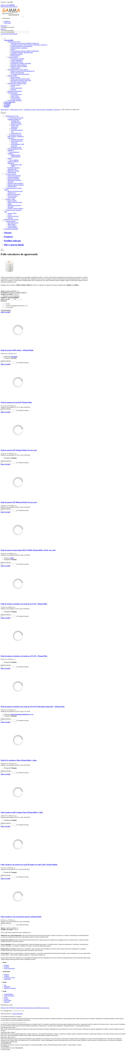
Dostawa (6, 974)
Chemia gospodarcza (16, 60)
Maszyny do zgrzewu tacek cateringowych (22, 71)
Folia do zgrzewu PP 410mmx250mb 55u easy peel (19, 450)
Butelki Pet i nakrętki (17, 54)
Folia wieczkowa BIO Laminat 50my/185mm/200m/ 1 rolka (22, 812)
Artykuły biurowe (12, 92)
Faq (5, 985)
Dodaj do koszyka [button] (24, 362)
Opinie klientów (8, 994)
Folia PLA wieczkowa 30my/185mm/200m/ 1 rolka (19, 760)
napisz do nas (45, 1008)
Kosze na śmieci (15, 77)
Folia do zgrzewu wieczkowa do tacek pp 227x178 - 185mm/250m (24, 656)
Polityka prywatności (10, 988)
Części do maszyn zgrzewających (20, 74)
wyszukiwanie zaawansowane (9, 33)
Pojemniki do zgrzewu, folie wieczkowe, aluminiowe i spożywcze (29, 44)
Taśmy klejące (15, 96)
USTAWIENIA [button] (5, 1046)
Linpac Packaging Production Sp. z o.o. (22, 714)
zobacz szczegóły (5, 312)
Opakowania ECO (16, 133)
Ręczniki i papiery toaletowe (19, 65)
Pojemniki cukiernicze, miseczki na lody (22, 52)
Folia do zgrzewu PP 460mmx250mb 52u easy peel (19, 502)
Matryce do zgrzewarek (17, 72)
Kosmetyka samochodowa (15, 91)
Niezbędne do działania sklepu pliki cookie (14, 1022)
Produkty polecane (12, 241)
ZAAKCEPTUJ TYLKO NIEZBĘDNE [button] (12, 1048)
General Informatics (17, 1013)
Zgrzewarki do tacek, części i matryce (18, 69)
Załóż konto (7, 23)
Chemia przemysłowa (17, 62)
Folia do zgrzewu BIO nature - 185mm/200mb (17, 350)
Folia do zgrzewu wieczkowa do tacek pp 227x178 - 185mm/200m (24, 604)
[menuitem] (59, 69)
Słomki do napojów (16, 124)
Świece (13, 86)
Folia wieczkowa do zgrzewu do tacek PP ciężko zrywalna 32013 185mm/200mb (29, 864)
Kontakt (6, 999)
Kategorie (3, 113)
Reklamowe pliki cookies (8, 1037)
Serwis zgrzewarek (9, 968)
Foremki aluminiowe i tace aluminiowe (21, 46)
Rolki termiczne (15, 55)
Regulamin (7, 986)
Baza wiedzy (7, 1000)
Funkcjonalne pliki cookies (8, 1027)
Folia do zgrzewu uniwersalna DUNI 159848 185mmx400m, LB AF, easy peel (28, 550)
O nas (5, 997)
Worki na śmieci (15, 68)
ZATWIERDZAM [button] (6, 1043)
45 (17, 294)
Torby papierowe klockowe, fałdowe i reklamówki (25, 51)
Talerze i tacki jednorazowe (15, 126)
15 (14, 294)
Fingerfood (14, 128)
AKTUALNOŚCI (9, 995)
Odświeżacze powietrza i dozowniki (21, 63)
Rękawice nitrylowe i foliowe (19, 66)
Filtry (2, 250)
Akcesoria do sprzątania (17, 58)
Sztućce (13, 49)
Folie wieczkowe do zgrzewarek (16, 141)
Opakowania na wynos (14, 41)
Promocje (8, 236)
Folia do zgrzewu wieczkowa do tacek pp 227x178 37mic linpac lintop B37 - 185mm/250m (32, 706)
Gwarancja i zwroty (9, 977)
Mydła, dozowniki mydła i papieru (20, 79)
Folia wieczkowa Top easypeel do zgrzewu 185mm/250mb (21, 917)
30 (15, 294)
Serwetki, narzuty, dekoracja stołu (17, 83)
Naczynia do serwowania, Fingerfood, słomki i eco (25, 43)
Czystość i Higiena (13, 57)
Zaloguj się (7, 21)
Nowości (7, 232)
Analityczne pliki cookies (8, 1032)
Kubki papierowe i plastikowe (19, 48)
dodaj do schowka (6, 361)
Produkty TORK (12, 75)
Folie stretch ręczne (16, 94)
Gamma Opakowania (18, 1010)
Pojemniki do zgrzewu (17, 139)
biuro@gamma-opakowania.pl (9, 6)
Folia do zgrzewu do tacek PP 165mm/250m (16, 402)
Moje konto (7, 979)
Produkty (6, 965)
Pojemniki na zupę (16, 147)
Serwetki (13, 89)
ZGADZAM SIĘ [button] (5, 1049)
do (15, 299)
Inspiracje (6, 1002)
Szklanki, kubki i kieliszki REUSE (15, 155)
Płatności (6, 976)
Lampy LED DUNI (16, 88)
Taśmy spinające (15, 97)
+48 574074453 (10, 1008)
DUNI (12, 558)
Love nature (14, 356)
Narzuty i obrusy (15, 85)
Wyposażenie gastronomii (15, 100)
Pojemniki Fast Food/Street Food (16, 121)
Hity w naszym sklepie (14, 245)
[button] (4, 301)
